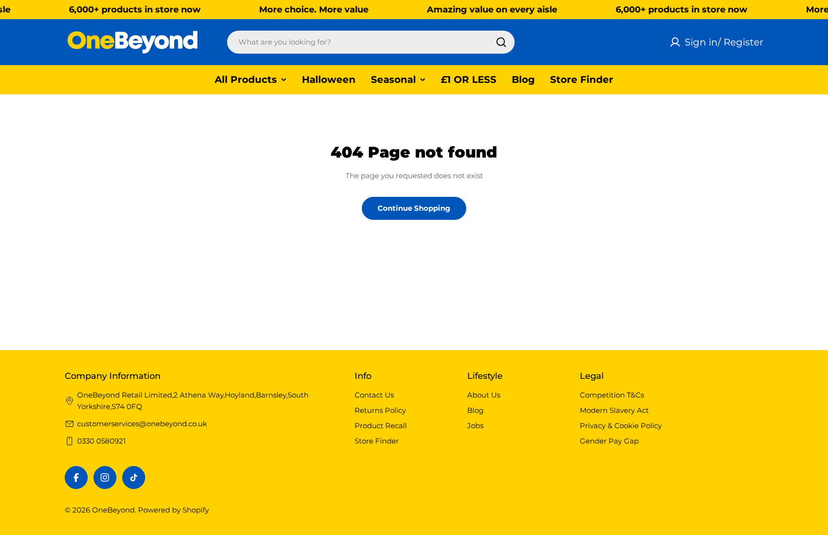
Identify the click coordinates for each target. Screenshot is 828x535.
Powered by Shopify (173, 509)
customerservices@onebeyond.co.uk (142, 423)
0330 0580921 (101, 440)
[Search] (501, 42)
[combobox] (371, 42)
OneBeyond (113, 509)
